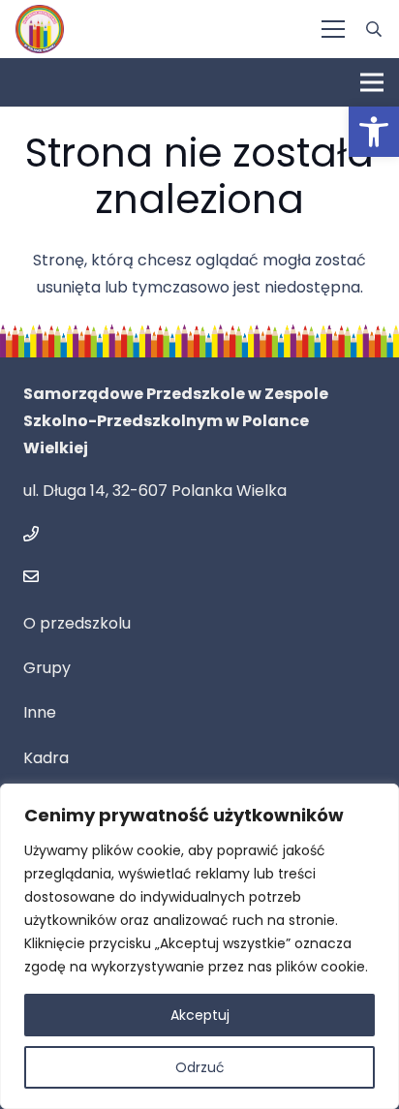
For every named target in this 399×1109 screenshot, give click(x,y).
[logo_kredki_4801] (39, 29)
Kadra (46, 758)
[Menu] (333, 29)
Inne (39, 712)
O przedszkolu (77, 623)
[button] (374, 132)
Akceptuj (200, 1015)
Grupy (47, 668)
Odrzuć (200, 1067)
